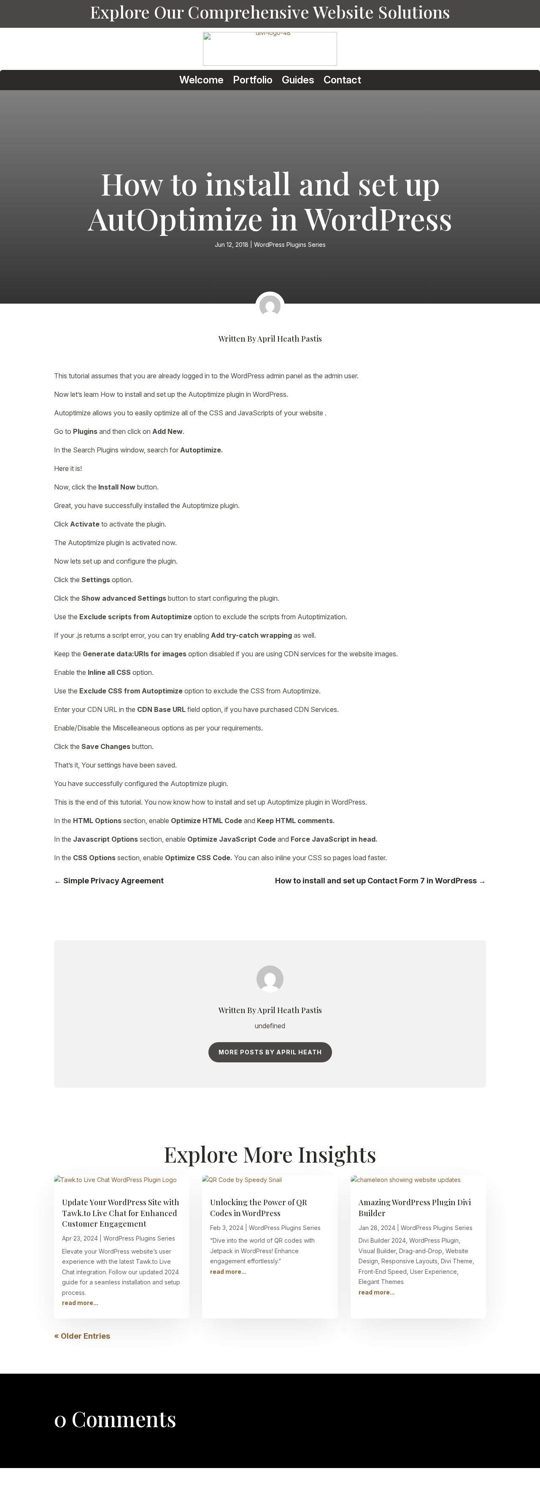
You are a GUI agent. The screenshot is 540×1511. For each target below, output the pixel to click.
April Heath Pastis (289, 339)
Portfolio (253, 80)
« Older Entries (82, 1336)
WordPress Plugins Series (290, 244)
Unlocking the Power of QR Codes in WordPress (258, 1207)
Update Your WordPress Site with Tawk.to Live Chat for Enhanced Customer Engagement (120, 1212)
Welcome (201, 80)
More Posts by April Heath (270, 1052)
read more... (80, 1302)
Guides (298, 80)
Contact (342, 80)
